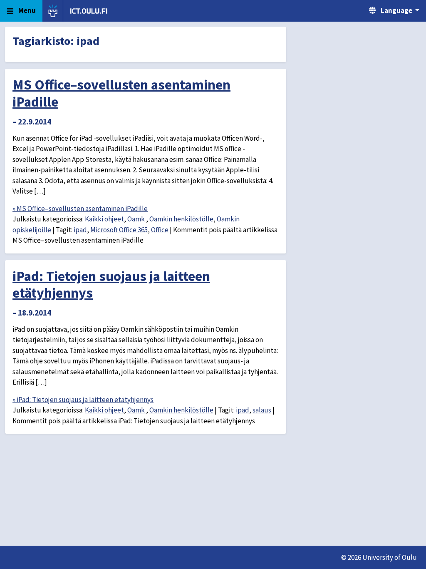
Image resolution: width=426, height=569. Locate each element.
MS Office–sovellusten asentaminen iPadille (121, 93)
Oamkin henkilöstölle (181, 219)
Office (159, 229)
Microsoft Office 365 (119, 229)
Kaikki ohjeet (104, 219)
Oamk (136, 219)
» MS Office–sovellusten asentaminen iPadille (80, 208)
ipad (80, 229)
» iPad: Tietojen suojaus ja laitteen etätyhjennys (83, 399)
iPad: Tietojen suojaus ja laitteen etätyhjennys (111, 284)
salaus (262, 410)
